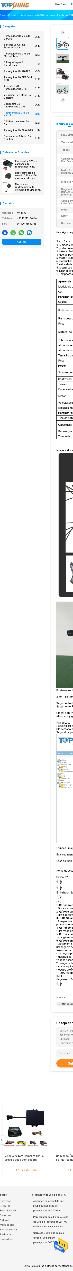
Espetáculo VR (8, 1210)
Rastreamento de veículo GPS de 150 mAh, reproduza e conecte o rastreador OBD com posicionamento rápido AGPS (28, 175)
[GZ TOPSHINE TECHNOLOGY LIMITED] (15, 5)
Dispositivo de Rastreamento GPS (22, 105)
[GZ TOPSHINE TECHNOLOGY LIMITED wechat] (21, 232)
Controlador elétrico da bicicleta (22, 138)
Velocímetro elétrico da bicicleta (22, 96)
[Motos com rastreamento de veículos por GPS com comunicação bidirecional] (8, 187)
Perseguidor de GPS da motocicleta (22, 55)
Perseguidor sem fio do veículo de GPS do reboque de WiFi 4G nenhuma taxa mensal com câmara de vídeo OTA (50, 1222)
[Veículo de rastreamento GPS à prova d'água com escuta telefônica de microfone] (26, 1128)
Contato (21, 241)
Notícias (4, 1220)
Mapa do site (7, 1224)
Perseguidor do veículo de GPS (22, 37)
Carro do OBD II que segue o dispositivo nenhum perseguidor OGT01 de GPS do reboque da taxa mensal (50, 1238)
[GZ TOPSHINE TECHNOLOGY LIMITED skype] (29, 232)
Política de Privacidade (6, 1236)
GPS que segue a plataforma (22, 64)
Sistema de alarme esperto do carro (22, 46)
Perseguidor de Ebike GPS (22, 130)
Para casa (5, 1201)
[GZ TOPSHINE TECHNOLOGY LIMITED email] (5, 232)
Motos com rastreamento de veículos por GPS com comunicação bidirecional (27, 187)
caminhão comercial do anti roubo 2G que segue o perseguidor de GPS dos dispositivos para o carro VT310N (48, 1206)
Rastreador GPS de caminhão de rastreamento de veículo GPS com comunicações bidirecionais (26, 164)
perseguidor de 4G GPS (22, 71)
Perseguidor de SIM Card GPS (22, 78)
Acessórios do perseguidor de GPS (22, 87)
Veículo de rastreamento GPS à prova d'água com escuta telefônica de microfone (24, 1159)
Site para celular (9, 1229)
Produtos (5, 1205)
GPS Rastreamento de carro (22, 123)
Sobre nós (5, 1215)
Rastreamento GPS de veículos (22, 114)
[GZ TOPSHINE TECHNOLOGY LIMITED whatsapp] (13, 232)
